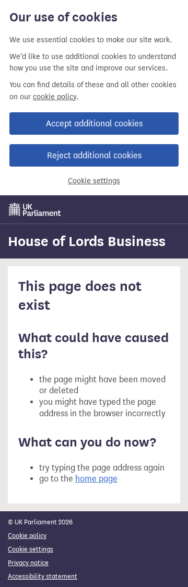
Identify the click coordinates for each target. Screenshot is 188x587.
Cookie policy (27, 535)
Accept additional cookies (94, 123)
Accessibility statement (42, 576)
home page (96, 479)
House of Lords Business (87, 241)
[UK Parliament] (35, 209)
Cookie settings (94, 181)
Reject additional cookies (94, 155)
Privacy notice (28, 563)
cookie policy (54, 96)
